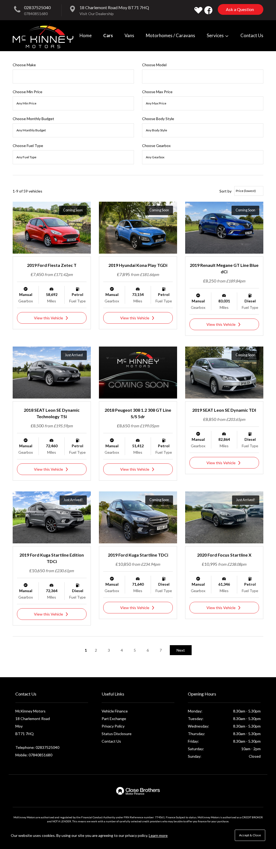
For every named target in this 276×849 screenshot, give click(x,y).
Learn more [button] (158, 835)
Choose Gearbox (156, 145)
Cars (108, 35)
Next (181, 650)
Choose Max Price (157, 91)
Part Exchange (114, 718)
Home (86, 35)
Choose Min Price (27, 91)
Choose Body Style (158, 118)
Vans (129, 35)
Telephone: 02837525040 (37, 747)
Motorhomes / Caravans (170, 35)
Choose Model (154, 64)
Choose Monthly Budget (33, 118)
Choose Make (24, 64)
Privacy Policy (113, 726)
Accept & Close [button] (250, 835)
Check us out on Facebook (208, 10)
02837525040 (37, 7)
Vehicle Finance (115, 711)
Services (216, 35)
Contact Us (251, 35)
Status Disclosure (117, 733)
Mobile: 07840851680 (33, 755)
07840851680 (36, 13)
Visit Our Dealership (97, 13)
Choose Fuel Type (28, 145)
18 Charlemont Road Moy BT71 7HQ (114, 7)
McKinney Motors (43, 35)
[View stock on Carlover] (198, 10)
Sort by (225, 191)
